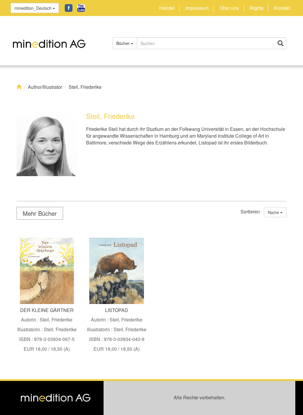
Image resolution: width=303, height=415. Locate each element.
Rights (256, 8)
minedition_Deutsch (33, 8)
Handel (167, 8)
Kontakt (282, 8)
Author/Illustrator (45, 87)
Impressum (197, 8)
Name (274, 212)
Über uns (229, 8)
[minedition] (55, 40)
